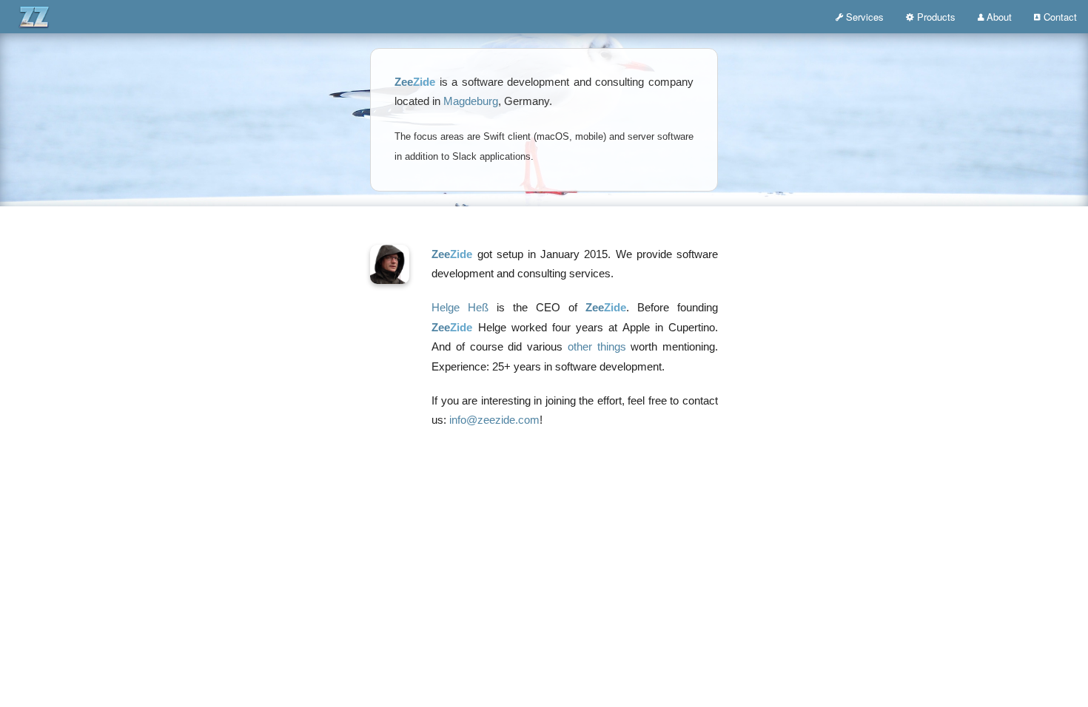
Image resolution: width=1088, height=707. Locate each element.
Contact (1060, 17)
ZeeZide (76, 16)
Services (865, 17)
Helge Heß (459, 308)
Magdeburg (470, 101)
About (999, 17)
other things (597, 347)
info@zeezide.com (494, 420)
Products (936, 17)
